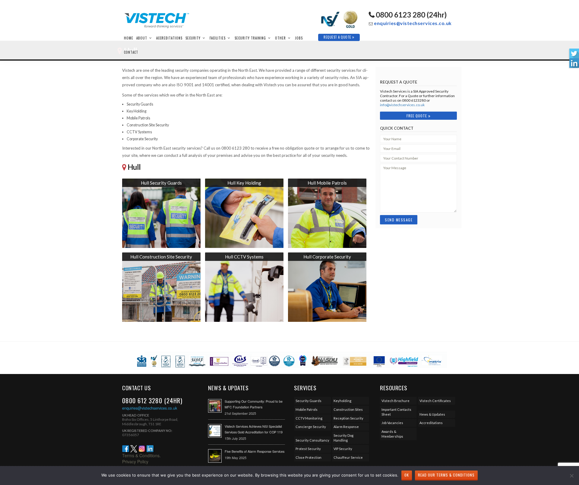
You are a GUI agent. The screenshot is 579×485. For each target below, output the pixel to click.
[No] (571, 476)
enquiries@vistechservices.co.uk (413, 23)
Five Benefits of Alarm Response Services (254, 451)
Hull (134, 167)
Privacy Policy (135, 461)
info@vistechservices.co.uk (402, 105)
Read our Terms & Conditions (446, 474)
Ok (406, 474)
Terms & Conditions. (141, 455)
